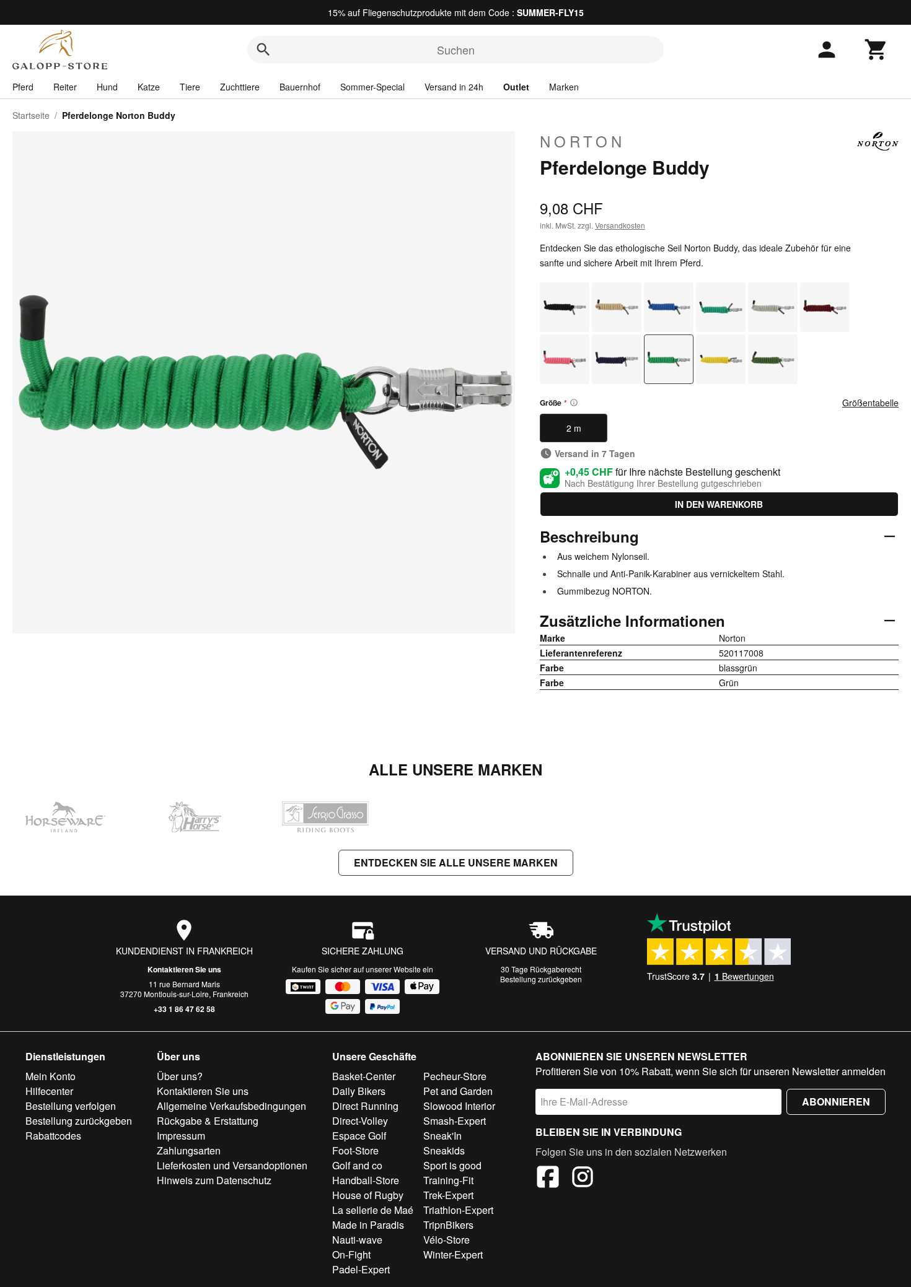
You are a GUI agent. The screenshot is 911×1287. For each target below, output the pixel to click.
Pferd (22, 87)
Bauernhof (299, 87)
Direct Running (365, 1106)
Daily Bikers (358, 1091)
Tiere (190, 87)
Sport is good (452, 1165)
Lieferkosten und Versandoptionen (232, 1165)
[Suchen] (263, 49)
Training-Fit (448, 1180)
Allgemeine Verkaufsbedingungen (231, 1106)
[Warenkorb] (876, 49)
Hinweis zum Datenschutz (214, 1180)
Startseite (31, 115)
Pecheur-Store (454, 1076)
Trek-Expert (448, 1195)
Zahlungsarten (189, 1150)
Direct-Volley (360, 1121)
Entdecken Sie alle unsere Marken (456, 862)
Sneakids (444, 1150)
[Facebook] (547, 1178)
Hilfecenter (49, 1091)
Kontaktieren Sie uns (184, 969)
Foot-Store (355, 1150)
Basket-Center (363, 1076)
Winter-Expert (453, 1254)
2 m (573, 428)
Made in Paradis (368, 1225)
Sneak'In (442, 1135)
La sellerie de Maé (372, 1210)
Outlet (516, 87)
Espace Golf (359, 1135)
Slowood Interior (459, 1106)
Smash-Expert (454, 1121)
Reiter (65, 87)
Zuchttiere (240, 87)
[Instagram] (582, 1178)
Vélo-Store (446, 1239)
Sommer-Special (372, 87)
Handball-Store (365, 1180)
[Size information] (574, 402)
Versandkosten (620, 225)
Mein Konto (50, 1076)
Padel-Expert (361, 1269)
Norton (582, 141)
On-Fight (351, 1254)
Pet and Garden (458, 1091)
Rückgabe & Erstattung (207, 1121)
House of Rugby (367, 1195)
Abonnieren (836, 1101)
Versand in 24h (454, 87)
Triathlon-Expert (458, 1210)
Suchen (456, 49)
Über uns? (180, 1076)
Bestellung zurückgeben (541, 979)
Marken (564, 87)
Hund (107, 87)
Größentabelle (870, 402)
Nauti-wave (357, 1239)
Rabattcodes (53, 1135)
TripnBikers (448, 1225)
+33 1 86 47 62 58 (184, 1008)
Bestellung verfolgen (70, 1106)
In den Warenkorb (719, 504)
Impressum (181, 1135)
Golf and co (357, 1165)
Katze (149, 87)
